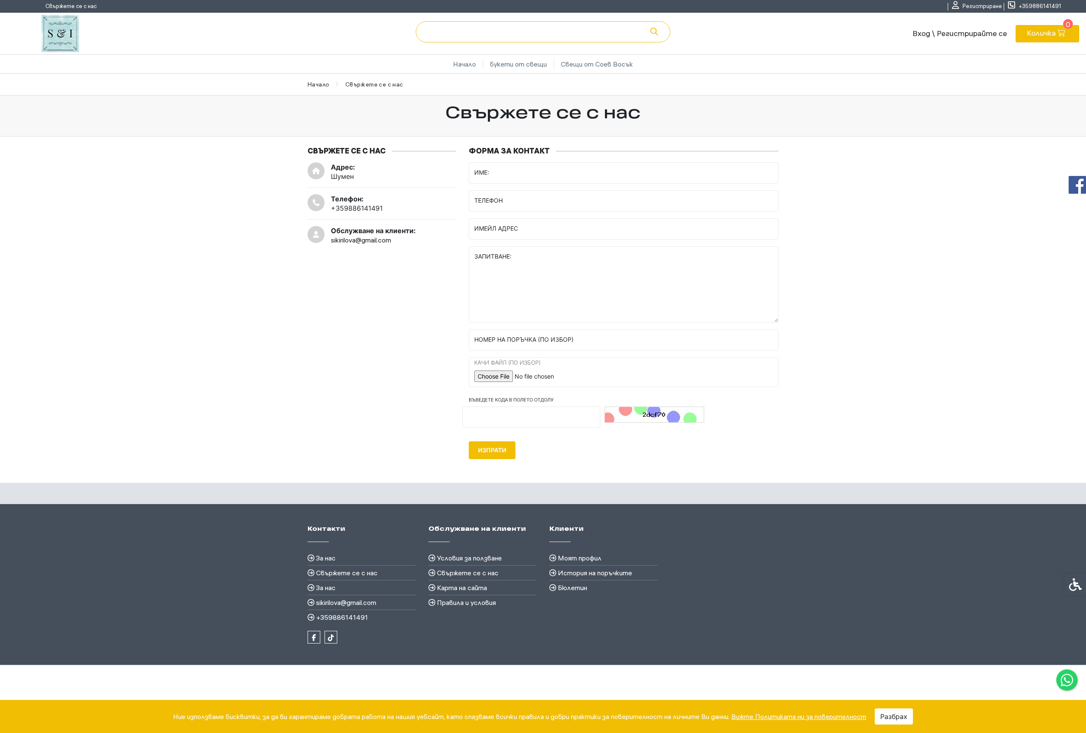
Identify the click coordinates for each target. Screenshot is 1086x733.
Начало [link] (464, 64)
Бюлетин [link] (572, 587)
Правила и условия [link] (466, 602)
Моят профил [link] (580, 558)
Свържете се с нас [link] (71, 6)
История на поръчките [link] (595, 573)
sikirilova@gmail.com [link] (361, 240)
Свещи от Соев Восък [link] (597, 64)
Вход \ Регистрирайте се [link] (959, 33)
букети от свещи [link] (518, 64)
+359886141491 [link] (342, 617)
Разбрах (893, 716)
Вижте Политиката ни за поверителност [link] (798, 716)
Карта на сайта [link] (462, 587)
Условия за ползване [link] (469, 558)
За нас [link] (326, 558)
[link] (1067, 680)
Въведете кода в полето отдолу (511, 400)
